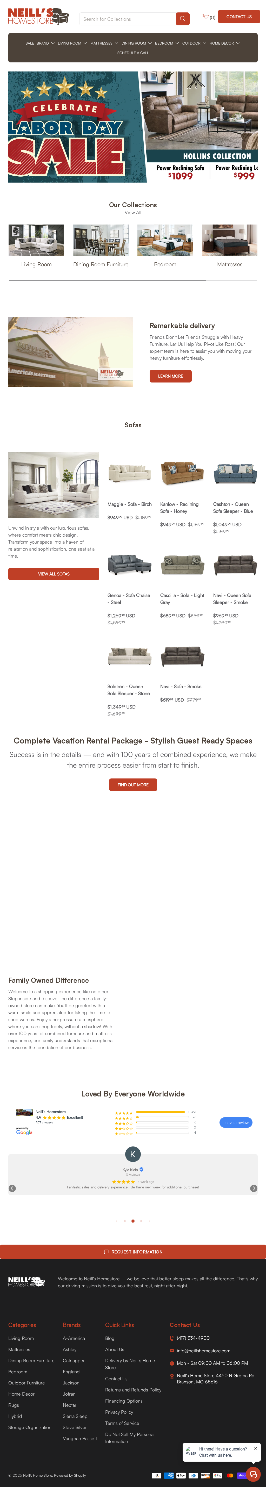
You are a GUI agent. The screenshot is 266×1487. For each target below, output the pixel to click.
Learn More (170, 376)
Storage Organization (29, 1427)
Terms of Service (122, 1423)
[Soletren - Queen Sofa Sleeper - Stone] (130, 656)
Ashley (69, 1349)
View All (133, 212)
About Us (114, 1349)
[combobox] (134, 18)
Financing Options (124, 1401)
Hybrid (15, 1416)
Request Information (137, 1251)
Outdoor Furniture (26, 1382)
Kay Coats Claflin (130, 1169)
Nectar (69, 1405)
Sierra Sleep (75, 1416)
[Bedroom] (165, 240)
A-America (74, 1338)
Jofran (69, 1394)
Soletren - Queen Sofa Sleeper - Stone (129, 689)
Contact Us (239, 16)
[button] (12, 1188)
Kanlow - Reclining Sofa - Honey (179, 507)
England (71, 1371)
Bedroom (165, 264)
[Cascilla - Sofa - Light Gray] (182, 565)
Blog (110, 1338)
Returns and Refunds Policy (133, 1389)
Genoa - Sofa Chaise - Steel (129, 598)
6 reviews (133, 1175)
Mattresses (229, 264)
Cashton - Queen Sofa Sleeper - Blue (233, 507)
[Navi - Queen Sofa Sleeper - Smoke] (235, 565)
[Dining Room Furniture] (101, 240)
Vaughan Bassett (80, 1438)
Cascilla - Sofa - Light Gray (182, 598)
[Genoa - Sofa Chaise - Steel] (130, 565)
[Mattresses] (229, 240)
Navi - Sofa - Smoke (181, 686)
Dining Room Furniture (100, 264)
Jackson (71, 1382)
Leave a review (236, 1122)
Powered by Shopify (70, 1475)
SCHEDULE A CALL (133, 52)
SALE (30, 43)
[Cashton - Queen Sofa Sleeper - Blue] (235, 474)
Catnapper (74, 1360)
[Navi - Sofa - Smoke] (182, 656)
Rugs (13, 1405)
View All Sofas (54, 573)
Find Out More (133, 784)
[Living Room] (36, 240)
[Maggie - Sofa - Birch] (130, 474)
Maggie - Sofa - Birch (130, 504)
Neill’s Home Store (37, 1475)
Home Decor (21, 1394)
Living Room (36, 264)
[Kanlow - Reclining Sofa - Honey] (182, 474)
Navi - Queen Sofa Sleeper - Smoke (232, 598)
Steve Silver (75, 1427)
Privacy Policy (119, 1412)
